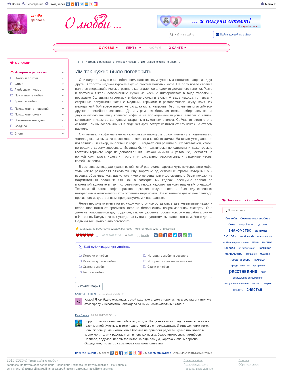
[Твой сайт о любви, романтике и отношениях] (93, 21)
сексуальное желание (236, 283)
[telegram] (190, 235)
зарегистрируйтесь (160, 353)
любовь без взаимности (256, 236)
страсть (238, 289)
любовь (230, 236)
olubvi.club (106, 368)
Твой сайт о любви (43, 360)
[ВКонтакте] (156, 235)
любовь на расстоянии (236, 242)
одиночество (233, 253)
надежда (229, 248)
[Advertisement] (38, 209)
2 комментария (89, 286)
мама (255, 242)
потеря (259, 259)
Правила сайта (193, 360)
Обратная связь (249, 364)
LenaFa (36, 15)
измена (261, 230)
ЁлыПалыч (82, 315)
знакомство (240, 230)
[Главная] (78, 62)
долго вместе (96, 228)
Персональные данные (198, 368)
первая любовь (240, 259)
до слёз (262, 224)
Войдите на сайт (85, 353)
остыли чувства (165, 228)
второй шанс (247, 224)
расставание (243, 271)
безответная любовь (255, 218)
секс (263, 271)
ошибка (265, 253)
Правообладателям (196, 364)
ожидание (251, 253)
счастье (254, 289)
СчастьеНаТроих (85, 293)
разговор (126, 228)
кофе (116, 228)
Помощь (244, 360)
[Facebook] (165, 235)
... (100, 3)
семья (83, 228)
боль (231, 224)
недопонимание (144, 228)
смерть (267, 283)
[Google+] (170, 235)
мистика (267, 242)
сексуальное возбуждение (247, 277)
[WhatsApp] (185, 235)
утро (109, 228)
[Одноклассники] (161, 235)
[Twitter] (175, 235)
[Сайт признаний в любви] (209, 27)
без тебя (231, 218)
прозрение (259, 265)
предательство (240, 265)
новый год (265, 248)
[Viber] (180, 235)
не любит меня (247, 248)
